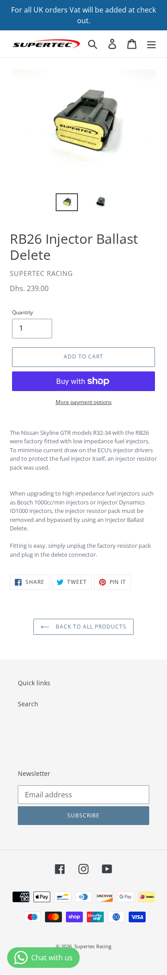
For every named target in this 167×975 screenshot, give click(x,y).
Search (28, 704)
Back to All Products (90, 626)
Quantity (22, 312)
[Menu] (151, 44)
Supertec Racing (92, 946)
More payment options (84, 402)
